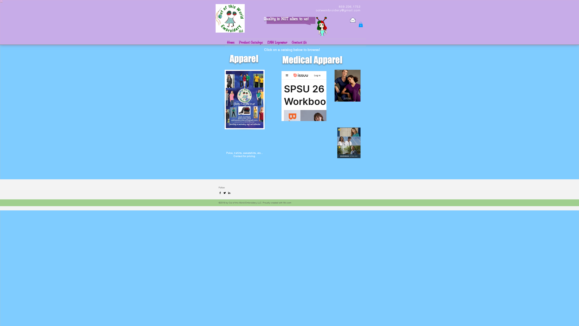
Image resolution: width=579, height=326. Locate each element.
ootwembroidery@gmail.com (338, 10)
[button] (361, 24)
